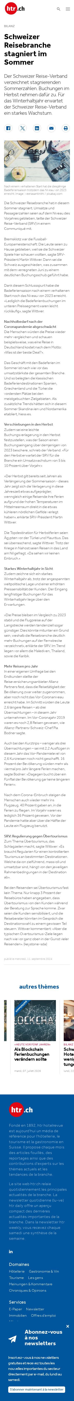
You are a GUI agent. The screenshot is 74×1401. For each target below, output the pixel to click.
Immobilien (18, 1316)
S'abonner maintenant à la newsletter (37, 1389)
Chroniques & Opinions (27, 1290)
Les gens (35, 1278)
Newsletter (35, 1309)
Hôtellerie (17, 1271)
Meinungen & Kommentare (31, 1284)
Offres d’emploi (43, 1316)
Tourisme (16, 1278)
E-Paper (15, 1309)
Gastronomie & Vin (44, 1271)
